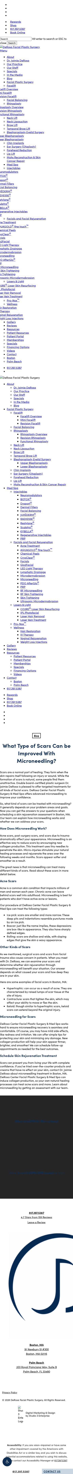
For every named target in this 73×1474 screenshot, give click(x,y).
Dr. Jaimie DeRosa (25, 387)
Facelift (18, 412)
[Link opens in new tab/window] (31, 1209)
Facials (24, 561)
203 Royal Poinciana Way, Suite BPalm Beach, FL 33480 (36, 1367)
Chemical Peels (29, 553)
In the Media (21, 402)
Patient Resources (25, 656)
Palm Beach (21, 685)
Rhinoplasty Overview (33, 434)
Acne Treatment (30, 545)
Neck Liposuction (24, 448)
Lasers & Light (22, 605)
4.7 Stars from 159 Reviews (36, 1217)
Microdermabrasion (32, 575)
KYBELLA (26, 531)
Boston (18, 681)
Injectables (20, 491)
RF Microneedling (31, 590)
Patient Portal (22, 660)
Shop (10, 698)
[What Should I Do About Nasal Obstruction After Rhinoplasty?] (36, 1121)
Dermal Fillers (29, 507)
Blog (16, 405)
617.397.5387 (14, 688)
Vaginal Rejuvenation (33, 638)
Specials (19, 398)
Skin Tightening (29, 597)
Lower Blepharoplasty (33, 466)
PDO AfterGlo (29, 583)
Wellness (19, 627)
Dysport (26, 503)
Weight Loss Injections (33, 642)
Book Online (14, 705)
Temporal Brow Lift (25, 455)
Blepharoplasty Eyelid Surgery (32, 459)
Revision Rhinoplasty (33, 437)
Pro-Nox (20, 624)
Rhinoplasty (21, 430)
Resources (13, 652)
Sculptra (26, 527)
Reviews (12, 649)
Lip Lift (18, 481)
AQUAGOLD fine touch (36, 550)
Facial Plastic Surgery (20, 409)
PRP (22, 538)
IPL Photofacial (29, 612)
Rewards (12, 695)
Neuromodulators (31, 495)
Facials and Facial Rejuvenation (33, 542)
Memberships (22, 663)
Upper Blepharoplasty (34, 463)
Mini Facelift (27, 420)
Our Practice (21, 391)
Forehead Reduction (26, 477)
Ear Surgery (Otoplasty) (28, 473)
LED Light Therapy (31, 568)
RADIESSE (27, 519)
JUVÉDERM (28, 514)
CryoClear (27, 557)
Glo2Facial (26, 565)
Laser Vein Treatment (33, 620)
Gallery (11, 645)
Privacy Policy (9, 1392)
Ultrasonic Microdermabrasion (39, 601)
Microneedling (29, 579)
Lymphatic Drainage (33, 572)
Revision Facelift (30, 423)
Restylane (27, 523)
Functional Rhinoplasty (34, 441)
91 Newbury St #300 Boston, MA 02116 (36, 1349)
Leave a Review (36, 1222)
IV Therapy (27, 634)
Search (12, 43)
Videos (18, 674)
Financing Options (25, 670)
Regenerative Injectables (35, 535)
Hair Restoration (30, 631)
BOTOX (25, 499)
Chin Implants (22, 470)
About (10, 384)
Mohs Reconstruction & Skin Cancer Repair (40, 484)
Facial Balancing (24, 427)
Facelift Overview (31, 416)
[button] (7, 1461)
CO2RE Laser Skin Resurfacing (40, 609)
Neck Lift (19, 445)
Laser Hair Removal (32, 616)
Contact (11, 677)
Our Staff (19, 394)
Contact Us (52, 1471)
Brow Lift (19, 452)
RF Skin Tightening (31, 594)
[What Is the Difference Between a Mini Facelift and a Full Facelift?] (36, 1173)
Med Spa (12, 488)
